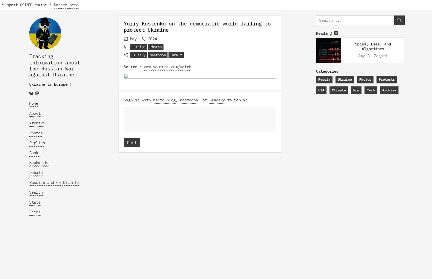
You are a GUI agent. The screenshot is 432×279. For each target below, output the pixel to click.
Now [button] (356, 90)
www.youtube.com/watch (167, 66)
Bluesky (139, 55)
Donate (36, 172)
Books (34, 152)
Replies (37, 142)
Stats (34, 202)
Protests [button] (387, 79)
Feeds (34, 211)
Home (33, 103)
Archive (37, 122)
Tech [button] (371, 90)
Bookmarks (39, 162)
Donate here (66, 4)
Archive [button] (389, 90)
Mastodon (158, 55)
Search (36, 192)
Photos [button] (156, 46)
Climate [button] (339, 90)
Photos (36, 132)
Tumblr (176, 55)
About (34, 113)
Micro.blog (164, 99)
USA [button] (321, 90)
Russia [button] (324, 79)
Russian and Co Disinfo (54, 182)
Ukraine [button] (139, 46)
